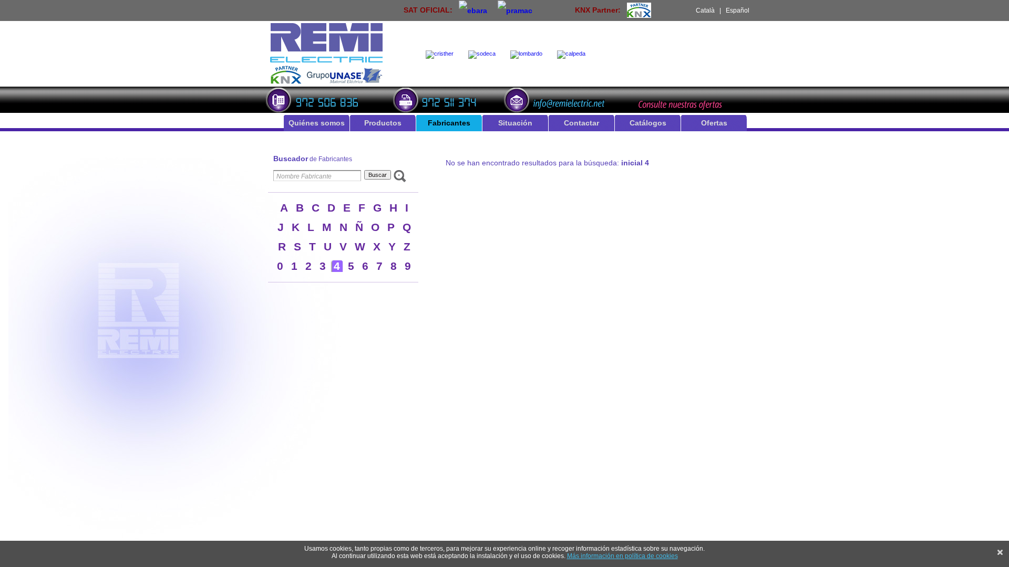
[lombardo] (528, 54)
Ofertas (714, 123)
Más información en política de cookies (622, 556)
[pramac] (515, 10)
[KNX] (639, 10)
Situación (515, 123)
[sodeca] (484, 54)
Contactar (581, 123)
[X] (1000, 552)
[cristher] (441, 54)
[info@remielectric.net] (557, 98)
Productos (382, 123)
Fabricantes (449, 123)
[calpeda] (573, 54)
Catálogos (648, 123)
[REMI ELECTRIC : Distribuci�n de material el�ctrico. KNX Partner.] (326, 82)
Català (705, 10)
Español (737, 10)
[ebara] (473, 10)
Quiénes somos (317, 123)
